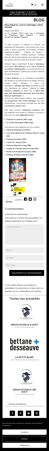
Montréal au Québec (19, 71)
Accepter (24, 432)
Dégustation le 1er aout (24, 390)
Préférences (24, 445)
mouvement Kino (35, 69)
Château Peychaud (28, 55)
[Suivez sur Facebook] (12, 413)
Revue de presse (34, 360)
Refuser (24, 439)
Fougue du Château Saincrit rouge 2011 (22, 148)
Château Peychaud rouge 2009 (18, 145)
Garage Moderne (21, 37)
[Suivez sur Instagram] (36, 413)
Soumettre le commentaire (27, 273)
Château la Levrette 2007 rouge (19, 119)
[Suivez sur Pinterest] (20, 413)
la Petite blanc (24, 357)
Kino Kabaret (13, 78)
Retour (9, 201)
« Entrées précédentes (17, 404)
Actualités (28, 327)
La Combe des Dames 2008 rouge (19, 122)
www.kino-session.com (15, 106)
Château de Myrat (12, 55)
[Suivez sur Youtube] (28, 413)
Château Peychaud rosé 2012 (18, 130)
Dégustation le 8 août (24, 324)
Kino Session (20, 66)
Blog (33, 327)
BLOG (39, 20)
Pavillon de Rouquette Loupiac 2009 (21, 152)
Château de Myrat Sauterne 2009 (19, 155)
